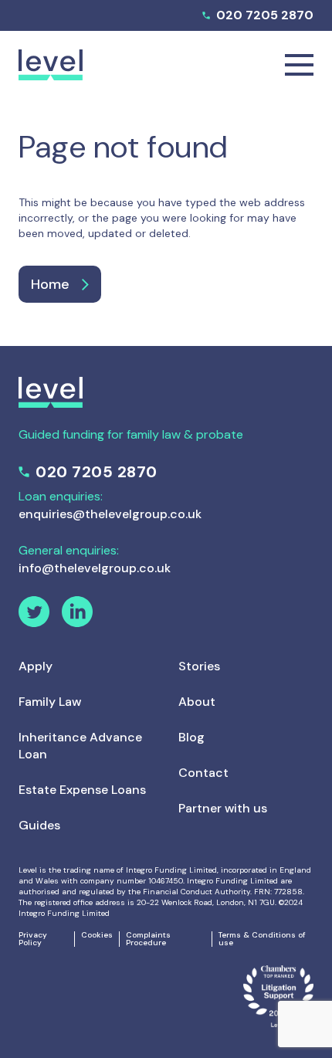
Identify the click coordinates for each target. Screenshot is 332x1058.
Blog (191, 737)
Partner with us (222, 808)
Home (50, 284)
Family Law (50, 701)
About (196, 701)
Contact (203, 773)
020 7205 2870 (264, 15)
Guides (39, 825)
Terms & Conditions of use (262, 939)
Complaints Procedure (148, 939)
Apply (36, 666)
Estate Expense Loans (82, 790)
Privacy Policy (33, 939)
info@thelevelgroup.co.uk (95, 568)
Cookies (97, 935)
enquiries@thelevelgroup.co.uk (110, 514)
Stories (199, 666)
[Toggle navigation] (299, 64)
